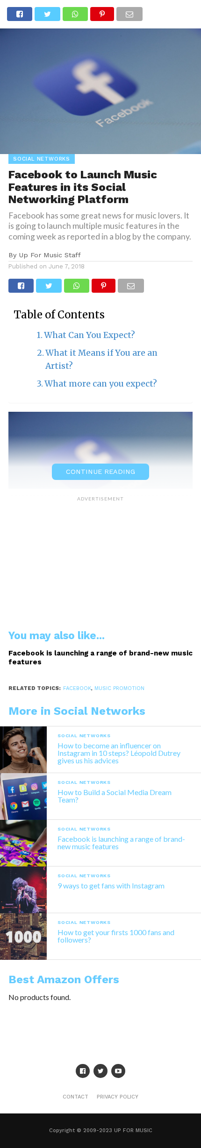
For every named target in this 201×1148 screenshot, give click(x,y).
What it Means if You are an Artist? (101, 359)
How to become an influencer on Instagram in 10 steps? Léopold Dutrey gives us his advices (118, 753)
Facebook (77, 688)
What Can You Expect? (89, 335)
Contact (75, 1097)
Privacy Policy (117, 1097)
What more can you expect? (100, 384)
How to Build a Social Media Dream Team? (114, 796)
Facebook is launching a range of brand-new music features (100, 657)
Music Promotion (119, 688)
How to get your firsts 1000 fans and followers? (115, 936)
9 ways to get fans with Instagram (111, 885)
